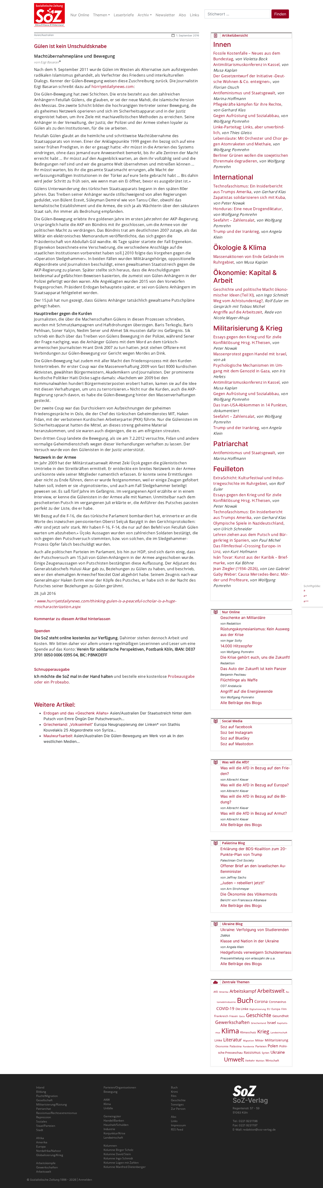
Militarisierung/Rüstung (51, 1104)
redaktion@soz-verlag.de (259, 1129)
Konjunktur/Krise (114, 1133)
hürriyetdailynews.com (113, 86)
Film (284, 1009)
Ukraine (278, 1052)
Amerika (223, 991)
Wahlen (260, 1060)
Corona (261, 1001)
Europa (275, 1009)
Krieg (263, 1031)
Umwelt (234, 1059)
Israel (271, 1022)
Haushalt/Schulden (116, 1125)
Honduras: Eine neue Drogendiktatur (247, 208)
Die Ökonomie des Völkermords (248, 894)
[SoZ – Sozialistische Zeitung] (49, 15)
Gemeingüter (112, 1116)
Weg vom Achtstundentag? (238, 300)
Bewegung (111, 1092)
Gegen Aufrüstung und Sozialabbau (246, 115)
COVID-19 (225, 1008)
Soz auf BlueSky (234, 738)
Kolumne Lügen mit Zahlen (121, 1163)
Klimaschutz (248, 1032)
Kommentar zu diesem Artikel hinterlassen (72, 618)
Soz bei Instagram (236, 732)
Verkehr (250, 1060)
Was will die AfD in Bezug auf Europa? (254, 785)
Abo (173, 1117)
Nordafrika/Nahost (48, 1151)
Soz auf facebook (236, 726)
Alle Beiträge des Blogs (241, 702)
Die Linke (242, 1009)
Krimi (174, 1092)
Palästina (236, 1046)
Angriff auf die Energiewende (246, 691)
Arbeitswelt (271, 990)
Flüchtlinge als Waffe (239, 680)
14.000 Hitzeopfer (236, 646)
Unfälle (108, 1108)
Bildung (41, 1092)
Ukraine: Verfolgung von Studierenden (254, 929)
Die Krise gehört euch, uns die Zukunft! (255, 657)
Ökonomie (221, 1046)
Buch (245, 1000)
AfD (216, 991)
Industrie (109, 1129)
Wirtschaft (272, 1060)
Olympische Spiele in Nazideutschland (248, 523)
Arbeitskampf (243, 991)
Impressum (178, 1125)
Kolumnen (110, 1146)
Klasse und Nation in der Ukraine (249, 941)
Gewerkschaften (232, 1022)
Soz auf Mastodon (236, 743)
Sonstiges (177, 1104)
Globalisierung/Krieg (49, 1155)
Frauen (233, 1016)
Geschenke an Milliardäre (242, 617)
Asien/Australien (44, 35)
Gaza (242, 1016)
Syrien (265, 1052)
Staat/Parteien (45, 1126)
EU (268, 1009)
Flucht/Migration (47, 1096)
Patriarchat (43, 1109)
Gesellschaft (44, 1100)
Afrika (40, 1138)
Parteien (260, 1046)
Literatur (232, 1039)
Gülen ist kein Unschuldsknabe (70, 46)
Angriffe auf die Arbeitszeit (237, 312)
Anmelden (85, 1180)
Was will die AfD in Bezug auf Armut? (253, 813)
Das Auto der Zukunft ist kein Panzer (253, 668)
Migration (248, 1040)
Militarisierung (276, 1040)
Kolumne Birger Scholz (118, 1150)
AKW (107, 1100)
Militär (259, 1040)
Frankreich (221, 1016)
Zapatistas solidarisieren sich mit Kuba (249, 197)
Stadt (39, 1130)
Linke (218, 1040)
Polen (273, 1046)
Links (174, 1121)
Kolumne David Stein (117, 1154)
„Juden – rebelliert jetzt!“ (242, 882)
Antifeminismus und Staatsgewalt (244, 93)
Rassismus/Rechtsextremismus (56, 1113)
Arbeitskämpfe (46, 1163)
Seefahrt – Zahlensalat (233, 220)
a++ (306, 601)
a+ (305, 595)
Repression (43, 1117)
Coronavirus (277, 1002)
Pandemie (248, 1046)
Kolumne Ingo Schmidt (118, 1158)
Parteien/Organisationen (120, 1087)
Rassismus (252, 1052)
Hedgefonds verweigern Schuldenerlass (255, 952)
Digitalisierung (257, 1009)
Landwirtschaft (279, 1032)
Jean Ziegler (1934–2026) (235, 568)
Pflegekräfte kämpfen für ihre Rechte (247, 104)
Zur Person (178, 1109)
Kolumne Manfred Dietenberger (125, 1167)
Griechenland (258, 1023)
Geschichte (258, 1015)
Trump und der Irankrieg (236, 231)
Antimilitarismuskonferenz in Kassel (246, 64)
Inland (40, 1087)
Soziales (41, 1121)
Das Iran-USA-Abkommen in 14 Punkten (249, 405)
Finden (280, 14)
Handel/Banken (114, 1120)
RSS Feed (177, 1129)
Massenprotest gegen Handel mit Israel (249, 354)
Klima (230, 1030)
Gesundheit (280, 1016)
